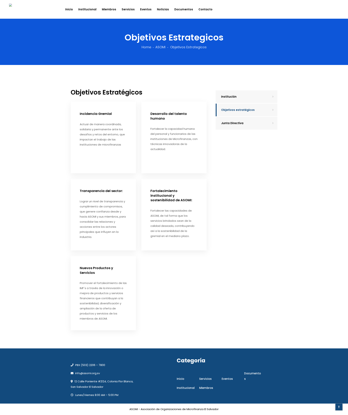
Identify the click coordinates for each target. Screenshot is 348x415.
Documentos (183, 9)
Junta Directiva (232, 123)
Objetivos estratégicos (238, 110)
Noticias (163, 9)
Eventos (146, 9)
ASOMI (160, 47)
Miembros (109, 9)
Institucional (87, 9)
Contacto (205, 9)
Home (146, 47)
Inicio (69, 9)
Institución (229, 97)
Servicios (128, 9)
